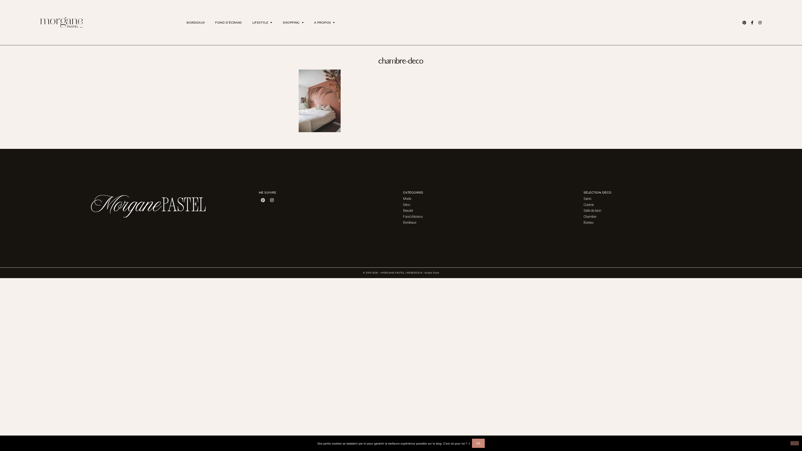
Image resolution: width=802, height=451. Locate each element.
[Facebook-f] (752, 22)
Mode (407, 199)
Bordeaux (196, 22)
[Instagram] (760, 22)
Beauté (408, 211)
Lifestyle (260, 22)
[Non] (795, 443)
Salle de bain (592, 211)
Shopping (291, 22)
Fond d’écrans (228, 22)
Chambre (590, 217)
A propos (322, 22)
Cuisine (589, 205)
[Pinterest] (744, 22)
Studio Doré (431, 272)
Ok (478, 443)
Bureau (588, 222)
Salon (587, 199)
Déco (406, 205)
